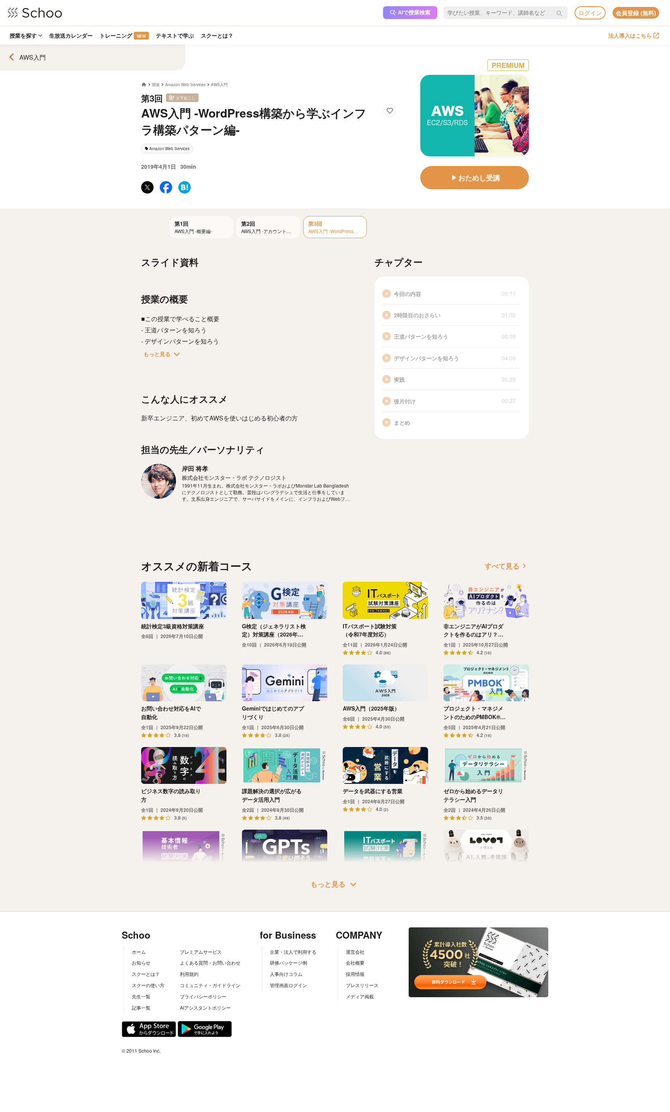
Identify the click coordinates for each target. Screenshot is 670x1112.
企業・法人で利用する (293, 951)
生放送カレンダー (71, 35)
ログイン (590, 13)
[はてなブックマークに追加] (184, 187)
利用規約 (189, 973)
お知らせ (141, 962)
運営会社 (355, 951)
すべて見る (507, 566)
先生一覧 (141, 996)
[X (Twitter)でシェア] (147, 187)
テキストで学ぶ (175, 35)
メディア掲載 (360, 996)
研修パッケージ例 (288, 962)
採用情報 (355, 973)
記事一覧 (141, 1007)
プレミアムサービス (201, 951)
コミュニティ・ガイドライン (210, 985)
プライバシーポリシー (203, 996)
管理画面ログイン (288, 985)
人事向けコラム (286, 973)
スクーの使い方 (148, 985)
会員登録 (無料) (636, 13)
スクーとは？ (217, 35)
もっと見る (163, 354)
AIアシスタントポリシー (205, 1007)
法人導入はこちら (630, 35)
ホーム (139, 951)
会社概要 (355, 962)
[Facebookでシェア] (166, 187)
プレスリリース (362, 985)
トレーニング (123, 35)
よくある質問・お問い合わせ (210, 962)
